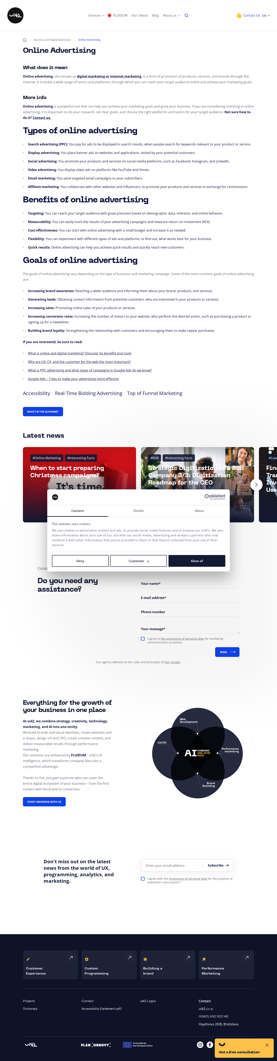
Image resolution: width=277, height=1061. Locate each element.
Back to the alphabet (43, 411)
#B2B (155, 458)
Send (223, 652)
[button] (96, 15)
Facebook (210, 1045)
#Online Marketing (47, 458)
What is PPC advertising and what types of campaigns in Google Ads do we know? (90, 370)
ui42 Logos (148, 1001)
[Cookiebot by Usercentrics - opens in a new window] (207, 497)
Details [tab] (138, 511)
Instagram (200, 1045)
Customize (136, 561)
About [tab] (199, 511)
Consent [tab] (77, 511)
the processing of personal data (182, 638)
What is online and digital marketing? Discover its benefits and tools (79, 353)
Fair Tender (172, 662)
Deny (80, 561)
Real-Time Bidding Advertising (88, 393)
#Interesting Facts (81, 458)
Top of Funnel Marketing (154, 393)
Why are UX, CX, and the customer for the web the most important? (79, 362)
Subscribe (215, 865)
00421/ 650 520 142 (213, 1016)
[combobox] (266, 15)
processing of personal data (188, 879)
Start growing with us (44, 802)
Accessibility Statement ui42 (102, 1009)
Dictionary (30, 1009)
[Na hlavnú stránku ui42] (15, 15)
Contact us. (42, 117)
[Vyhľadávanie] (186, 15)
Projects (29, 1001)
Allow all (197, 561)
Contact (87, 1001)
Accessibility (36, 393)
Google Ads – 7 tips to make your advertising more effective (73, 379)
